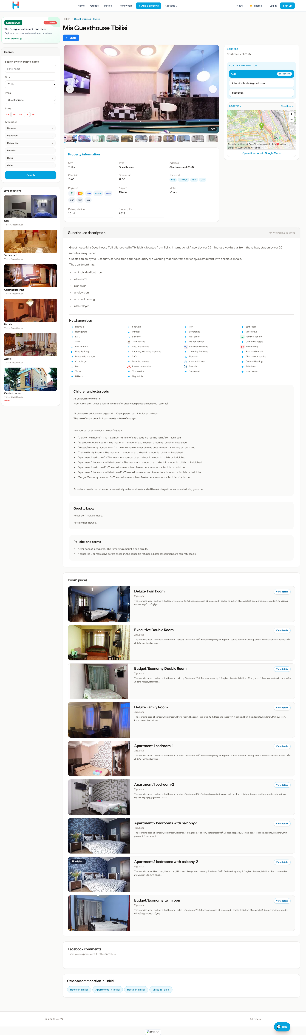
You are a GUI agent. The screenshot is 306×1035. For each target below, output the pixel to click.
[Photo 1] (70, 138)
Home (81, 5)
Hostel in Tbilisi (136, 989)
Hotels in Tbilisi (79, 989)
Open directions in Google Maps (261, 153)
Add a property (148, 5)
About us (171, 5)
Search (31, 175)
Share (73, 37)
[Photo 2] (84, 138)
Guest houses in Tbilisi (87, 19)
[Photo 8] (169, 138)
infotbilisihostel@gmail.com (248, 83)
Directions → (287, 106)
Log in (273, 5)
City (7, 77)
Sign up (287, 5)
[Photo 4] (112, 138)
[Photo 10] (197, 138)
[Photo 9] (183, 138)
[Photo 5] (127, 138)
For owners (126, 5)
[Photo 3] (98, 138)
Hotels (66, 19)
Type (8, 92)
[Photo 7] (155, 138)
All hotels (255, 1019)
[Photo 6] (141, 138)
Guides (94, 5)
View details (282, 591)
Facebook (237, 92)
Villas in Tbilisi (160, 989)
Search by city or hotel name (22, 61)
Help (282, 1027)
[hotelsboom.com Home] (15, 5)
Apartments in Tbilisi (107, 989)
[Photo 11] (212, 138)
